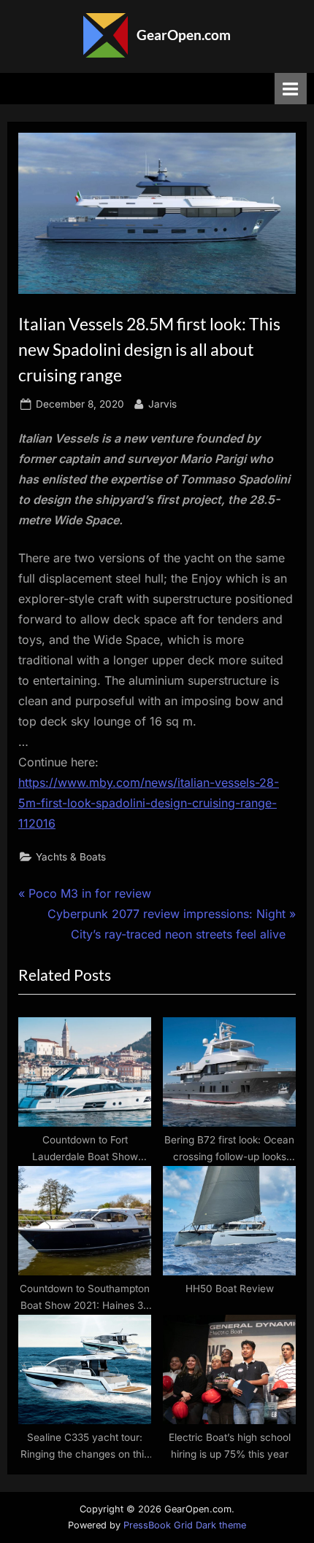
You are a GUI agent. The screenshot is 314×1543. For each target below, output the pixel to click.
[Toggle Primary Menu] (291, 88)
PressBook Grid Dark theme (184, 1525)
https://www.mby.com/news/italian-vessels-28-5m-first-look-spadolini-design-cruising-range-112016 (148, 803)
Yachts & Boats (71, 857)
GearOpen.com (184, 34)
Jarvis (162, 403)
